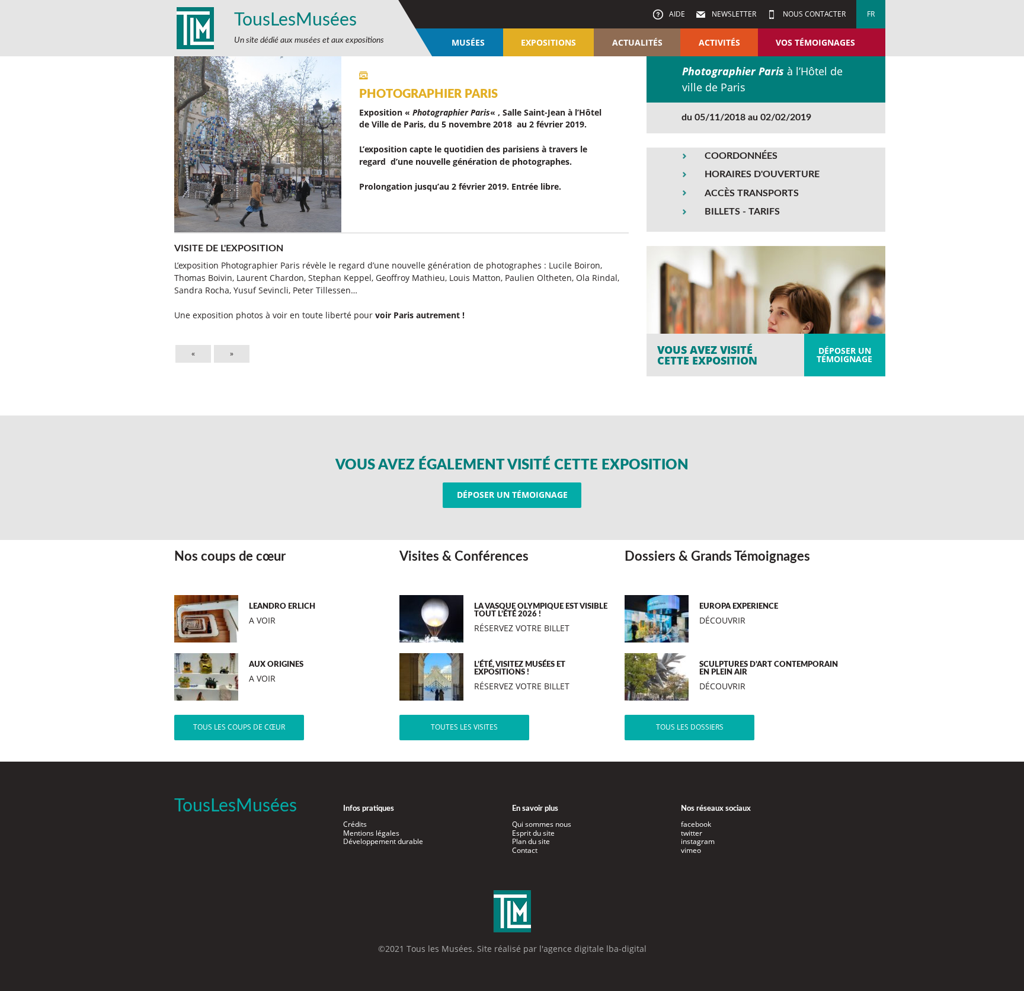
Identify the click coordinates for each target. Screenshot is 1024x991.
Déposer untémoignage (844, 355)
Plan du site (531, 841)
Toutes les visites (464, 727)
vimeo (691, 850)
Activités (719, 42)
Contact (524, 850)
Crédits (355, 824)
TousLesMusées (295, 20)
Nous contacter (813, 14)
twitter (691, 833)
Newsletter (733, 14)
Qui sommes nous (541, 824)
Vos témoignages (815, 42)
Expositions (548, 42)
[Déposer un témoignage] (766, 311)
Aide (676, 14)
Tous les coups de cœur (239, 727)
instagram (698, 841)
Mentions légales (371, 833)
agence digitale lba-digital (595, 948)
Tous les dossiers (690, 727)
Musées (468, 42)
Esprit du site (533, 833)
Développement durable (383, 841)
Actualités (637, 42)
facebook (696, 824)
